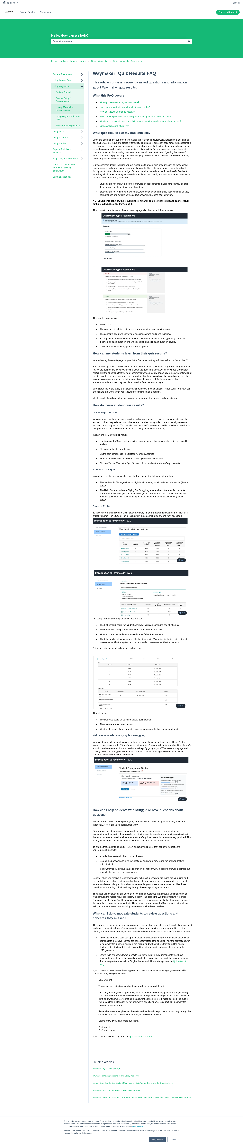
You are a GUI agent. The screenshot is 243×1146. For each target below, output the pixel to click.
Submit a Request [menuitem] (61, 177)
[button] (82, 75)
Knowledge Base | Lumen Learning (68, 61)
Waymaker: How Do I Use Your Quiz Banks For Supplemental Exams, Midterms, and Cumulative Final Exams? (142, 1097)
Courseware (46, 12)
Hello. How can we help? (70, 35)
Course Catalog (27, 12)
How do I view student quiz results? (117, 112)
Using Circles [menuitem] (59, 143)
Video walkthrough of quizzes (114, 126)
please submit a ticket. (141, 1036)
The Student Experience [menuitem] (68, 125)
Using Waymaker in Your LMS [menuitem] (68, 118)
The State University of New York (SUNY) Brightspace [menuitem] (64, 167)
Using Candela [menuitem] (60, 137)
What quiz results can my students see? (119, 102)
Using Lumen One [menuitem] (62, 80)
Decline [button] (173, 1139)
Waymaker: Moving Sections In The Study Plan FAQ (116, 1076)
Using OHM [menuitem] (58, 131)
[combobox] (118, 41)
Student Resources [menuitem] (62, 74)
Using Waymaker (99, 61)
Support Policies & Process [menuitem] (62, 151)
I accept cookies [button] (157, 1139)
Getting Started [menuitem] (63, 92)
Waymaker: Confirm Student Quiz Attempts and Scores (117, 1090)
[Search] (189, 41)
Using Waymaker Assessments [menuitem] (65, 109)
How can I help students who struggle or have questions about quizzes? (135, 116)
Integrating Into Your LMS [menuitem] (65, 158)
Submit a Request (228, 12)
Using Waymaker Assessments (128, 61)
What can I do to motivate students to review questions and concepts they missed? (140, 121)
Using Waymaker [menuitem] (61, 86)
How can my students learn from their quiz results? (125, 107)
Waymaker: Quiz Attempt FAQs (106, 1068)
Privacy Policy (137, 1126)
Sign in (236, 3)
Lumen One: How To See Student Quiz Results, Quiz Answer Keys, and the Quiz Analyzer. (133, 1083)
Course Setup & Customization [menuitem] (64, 100)
